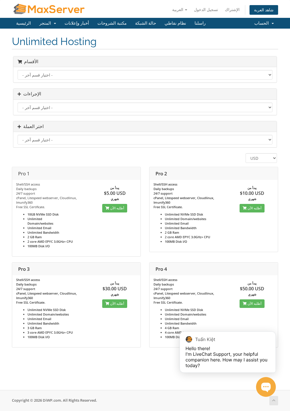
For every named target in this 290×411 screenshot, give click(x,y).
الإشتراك (232, 9)
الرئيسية (23, 23)
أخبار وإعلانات (77, 23)
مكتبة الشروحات (112, 23)
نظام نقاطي (175, 23)
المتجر (46, 23)
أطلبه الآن (116, 208)
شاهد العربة (264, 9)
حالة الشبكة (145, 23)
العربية (178, 9)
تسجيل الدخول (206, 9)
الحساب (262, 23)
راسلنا (200, 23)
